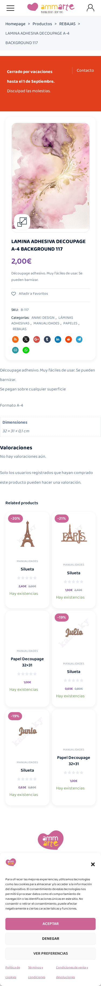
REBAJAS (67, 24)
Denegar (50, 938)
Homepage (15, 24)
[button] (93, 864)
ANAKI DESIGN (43, 318)
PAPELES (70, 323)
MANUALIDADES (46, 323)
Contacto (85, 70)
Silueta (27, 569)
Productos (42, 24)
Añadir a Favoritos (33, 294)
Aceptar (51, 924)
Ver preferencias (50, 953)
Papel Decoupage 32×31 (27, 662)
